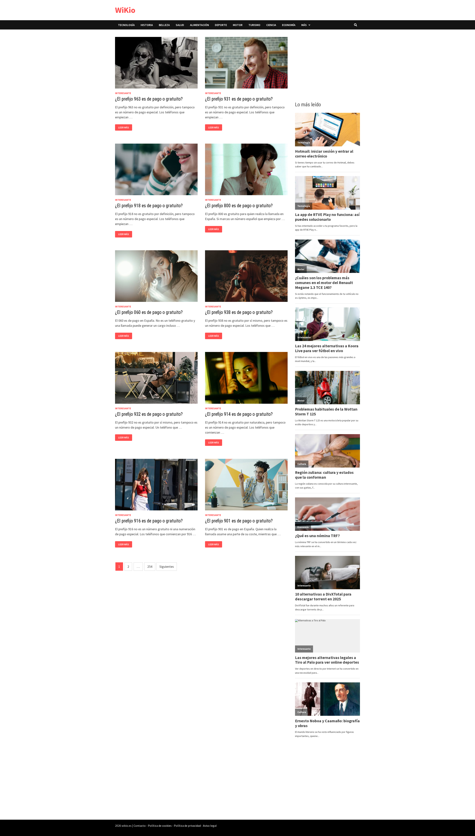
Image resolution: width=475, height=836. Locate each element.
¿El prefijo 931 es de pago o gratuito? (239, 99)
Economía (288, 25)
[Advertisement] (327, 64)
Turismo (254, 25)
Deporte (221, 25)
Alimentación (199, 25)
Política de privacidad (187, 825)
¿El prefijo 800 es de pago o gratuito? (239, 205)
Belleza (164, 25)
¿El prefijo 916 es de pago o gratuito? (149, 521)
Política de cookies (160, 825)
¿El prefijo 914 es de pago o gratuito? (239, 414)
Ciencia (271, 25)
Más (304, 25)
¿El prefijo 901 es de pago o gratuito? (239, 521)
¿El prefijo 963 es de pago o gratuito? (149, 99)
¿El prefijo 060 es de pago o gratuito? (149, 312)
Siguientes (166, 566)
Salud (180, 25)
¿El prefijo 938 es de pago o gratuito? (239, 312)
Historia (147, 25)
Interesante (123, 93)
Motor (238, 25)
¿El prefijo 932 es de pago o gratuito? (149, 414)
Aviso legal (210, 825)
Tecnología (126, 25)
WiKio (125, 10)
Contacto (140, 825)
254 (149, 566)
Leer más (124, 127)
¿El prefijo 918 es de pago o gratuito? (149, 205)
